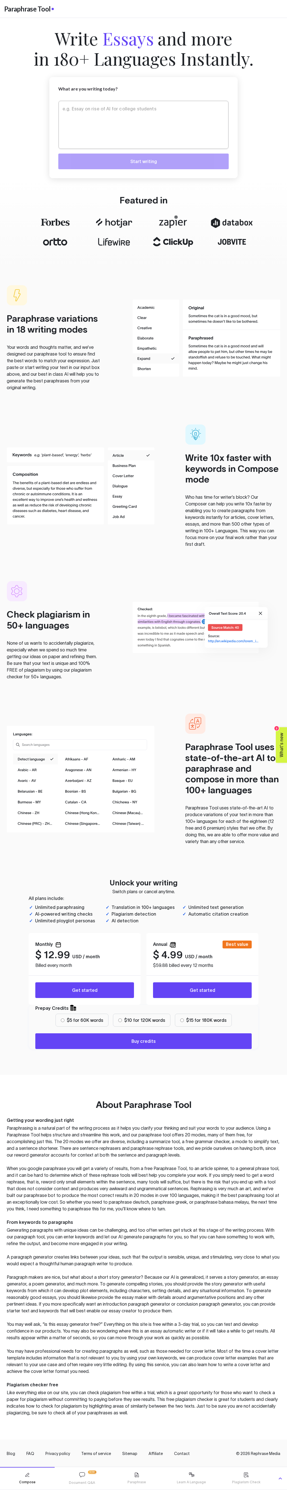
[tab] (27, 1478)
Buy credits (143, 1041)
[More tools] (280, 1478)
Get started (85, 990)
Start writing (143, 161)
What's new (280, 742)
